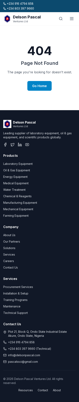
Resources (25, 390)
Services (9, 254)
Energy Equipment (15, 176)
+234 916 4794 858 (21, 342)
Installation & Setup (15, 293)
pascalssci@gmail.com (23, 361)
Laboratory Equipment (18, 163)
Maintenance (11, 306)
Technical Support (15, 313)
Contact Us (10, 267)
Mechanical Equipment (18, 209)
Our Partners (11, 241)
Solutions (9, 248)
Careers (8, 261)
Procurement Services (18, 287)
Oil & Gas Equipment (16, 170)
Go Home (39, 86)
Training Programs (15, 300)
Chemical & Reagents (17, 196)
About (57, 390)
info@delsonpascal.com (24, 355)
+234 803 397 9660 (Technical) (29, 348)
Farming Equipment (16, 215)
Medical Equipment (16, 183)
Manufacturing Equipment (20, 202)
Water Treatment (14, 189)
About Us (9, 235)
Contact (43, 390)
